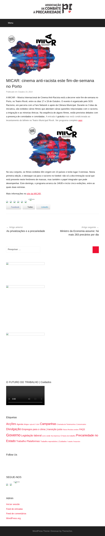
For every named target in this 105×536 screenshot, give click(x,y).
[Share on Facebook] (7, 202)
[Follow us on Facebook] (7, 485)
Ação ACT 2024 (34, 424)
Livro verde (46, 436)
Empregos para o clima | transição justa (42, 429)
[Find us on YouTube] (11, 485)
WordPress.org (13, 518)
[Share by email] (26, 202)
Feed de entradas (14, 509)
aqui (80, 120)
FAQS (82, 429)
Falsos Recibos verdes (71, 430)
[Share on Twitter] (11, 202)
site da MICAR (34, 193)
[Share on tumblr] (22, 202)
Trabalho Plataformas (28, 441)
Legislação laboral (31, 435)
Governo (13, 435)
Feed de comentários (16, 513)
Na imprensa (55, 436)
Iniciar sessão (13, 504)
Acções (11, 424)
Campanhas (48, 424)
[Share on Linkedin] (18, 202)
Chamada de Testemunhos (66, 424)
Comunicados (81, 424)
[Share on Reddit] (15, 202)
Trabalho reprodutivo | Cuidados (53, 441)
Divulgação (13, 429)
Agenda (20, 424)
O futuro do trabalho (68, 436)
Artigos (26, 424)
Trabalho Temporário (73, 441)
